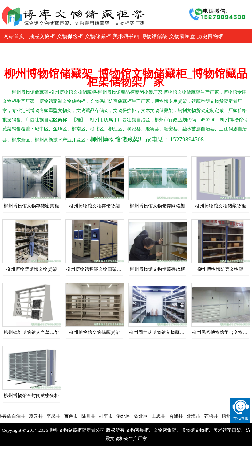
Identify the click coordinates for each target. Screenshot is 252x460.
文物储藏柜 (98, 36)
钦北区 (132, 416)
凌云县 (27, 416)
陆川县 (79, 416)
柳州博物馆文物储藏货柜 (220, 205)
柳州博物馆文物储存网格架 (157, 205)
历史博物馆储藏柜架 (210, 43)
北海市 (184, 416)
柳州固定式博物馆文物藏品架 (159, 332)
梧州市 (219, 416)
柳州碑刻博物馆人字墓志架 (31, 332)
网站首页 (13, 36)
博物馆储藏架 (154, 43)
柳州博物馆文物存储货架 (94, 205)
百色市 (62, 416)
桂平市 (97, 416)
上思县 (149, 416)
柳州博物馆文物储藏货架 (94, 332)
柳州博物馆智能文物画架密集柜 (98, 269)
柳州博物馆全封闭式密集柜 (31, 395)
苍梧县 (202, 416)
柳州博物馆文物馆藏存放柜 (157, 269)
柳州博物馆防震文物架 (220, 269)
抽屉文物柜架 (42, 43)
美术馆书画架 (126, 43)
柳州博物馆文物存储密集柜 (31, 205)
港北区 (114, 416)
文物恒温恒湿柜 (14, 57)
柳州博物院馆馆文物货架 (31, 269)
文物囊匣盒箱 (182, 43)
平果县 (44, 416)
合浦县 (167, 416)
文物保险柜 (70, 36)
